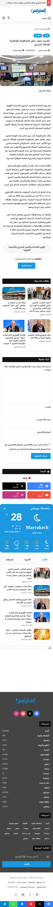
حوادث (46, 759)
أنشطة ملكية (43, 735)
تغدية (46, 750)
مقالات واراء (44, 802)
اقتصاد (38, 35)
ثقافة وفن (44, 754)
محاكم (46, 797)
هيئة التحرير (43, 50)
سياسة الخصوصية (27, 887)
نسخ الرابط (26, 265)
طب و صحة (44, 783)
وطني (46, 806)
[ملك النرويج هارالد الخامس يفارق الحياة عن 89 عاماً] (39, 325)
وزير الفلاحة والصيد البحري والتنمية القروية (26, 248)
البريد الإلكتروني (43, 419)
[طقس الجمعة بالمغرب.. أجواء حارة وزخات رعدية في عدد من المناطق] (42, 634)
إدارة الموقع (41, 887)
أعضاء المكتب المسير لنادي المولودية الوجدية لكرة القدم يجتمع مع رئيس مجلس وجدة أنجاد (40, 307)
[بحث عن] (3, 18)
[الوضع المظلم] (8, 18)
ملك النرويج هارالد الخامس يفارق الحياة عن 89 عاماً (39, 336)
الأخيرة (28, 560)
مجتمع (46, 792)
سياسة (46, 778)
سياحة (46, 773)
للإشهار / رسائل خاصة (26, 882)
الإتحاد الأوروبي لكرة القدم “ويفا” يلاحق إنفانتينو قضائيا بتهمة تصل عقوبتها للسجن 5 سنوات (14, 339)
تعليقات (9, 560)
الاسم (48, 407)
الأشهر (44, 560)
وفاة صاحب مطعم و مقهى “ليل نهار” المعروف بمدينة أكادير (14, 305)
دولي (46, 764)
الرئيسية (44, 29)
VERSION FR (12, 887)
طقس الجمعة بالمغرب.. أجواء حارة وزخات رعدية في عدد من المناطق (18, 633)
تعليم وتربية (43, 745)
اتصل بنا (11, 882)
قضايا (46, 788)
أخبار (37, 29)
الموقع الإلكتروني (44, 432)
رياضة (46, 769)
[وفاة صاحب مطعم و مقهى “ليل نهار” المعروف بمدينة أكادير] (13, 293)
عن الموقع (41, 882)
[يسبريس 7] (39, 11)
